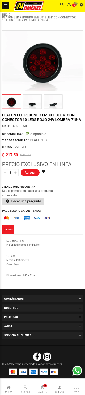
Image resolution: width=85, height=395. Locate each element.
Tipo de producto (14, 140)
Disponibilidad (13, 134)
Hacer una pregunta (25, 201)
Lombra (20, 146)
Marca (7, 146)
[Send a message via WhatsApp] (77, 370)
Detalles (8, 229)
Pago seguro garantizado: (21, 210)
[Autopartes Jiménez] (33, 371)
